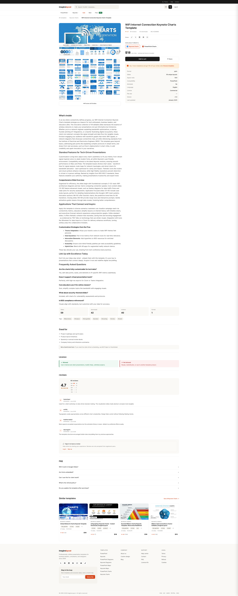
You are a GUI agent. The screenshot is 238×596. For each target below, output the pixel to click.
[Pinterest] (73, 563)
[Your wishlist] (166, 7)
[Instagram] (77, 563)
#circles (112, 319)
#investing (104, 319)
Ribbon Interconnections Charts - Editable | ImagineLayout (162, 524)
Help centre (144, 553)
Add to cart (142, 59)
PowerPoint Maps (105, 565)
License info (144, 562)
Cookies (164, 562)
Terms (163, 553)
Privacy (164, 556)
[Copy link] (131, 37)
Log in (176, 7)
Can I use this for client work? (69, 477)
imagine (65, 7)
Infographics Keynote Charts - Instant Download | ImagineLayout (103, 524)
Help (172, 2)
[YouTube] (81, 563)
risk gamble (64, 526)
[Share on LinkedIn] (139, 37)
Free (98, 12)
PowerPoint (64, 12)
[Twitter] (60, 563)
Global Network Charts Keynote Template (73, 524)
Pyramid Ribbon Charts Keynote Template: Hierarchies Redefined (131, 524)
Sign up (70, 449)
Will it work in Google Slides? (68, 467)
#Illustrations (67, 319)
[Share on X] (135, 37)
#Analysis (77, 319)
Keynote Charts (74, 17)
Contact (177, 2)
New (90, 12)
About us (123, 553)
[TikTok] (85, 563)
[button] (90, 40)
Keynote (75, 12)
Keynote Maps (104, 568)
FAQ (142, 559)
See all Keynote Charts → (171, 498)
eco (138, 528)
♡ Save (169, 59)
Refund (164, 559)
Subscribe (90, 577)
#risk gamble (86, 319)
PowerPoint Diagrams (106, 559)
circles (71, 526)
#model (120, 319)
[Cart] (170, 7)
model (77, 526)
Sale (84, 12)
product (105, 528)
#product (95, 319)
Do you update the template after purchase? (74, 488)
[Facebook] (64, 563)
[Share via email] (147, 37)
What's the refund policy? (67, 483)
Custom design (125, 556)
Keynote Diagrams (105, 562)
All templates (62, 17)
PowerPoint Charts (150, 46)
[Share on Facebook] (143, 37)
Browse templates (168, 66)
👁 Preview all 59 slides (89, 103)
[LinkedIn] (68, 563)
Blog (122, 559)
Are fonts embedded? (66, 472)
